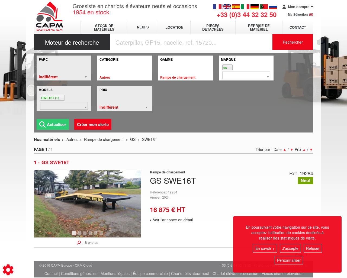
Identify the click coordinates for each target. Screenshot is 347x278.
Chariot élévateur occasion (235, 273)
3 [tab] (86, 235)
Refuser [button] (313, 248)
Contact (298, 27)
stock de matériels (104, 27)
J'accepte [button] (290, 248)
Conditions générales (79, 273)
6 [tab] (102, 235)
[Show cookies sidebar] (8, 269)
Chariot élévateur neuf (190, 273)
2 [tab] (80, 235)
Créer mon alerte (93, 124)
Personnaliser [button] (289, 260)
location (174, 27)
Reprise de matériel (259, 27)
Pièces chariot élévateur (282, 273)
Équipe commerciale (150, 273)
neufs (143, 27)
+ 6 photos (89, 242)
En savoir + (265, 248)
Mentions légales (115, 273)
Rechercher (293, 42)
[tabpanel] (87, 203)
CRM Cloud (83, 265)
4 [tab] (91, 235)
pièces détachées (213, 27)
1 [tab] (75, 235)
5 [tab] (96, 235)
